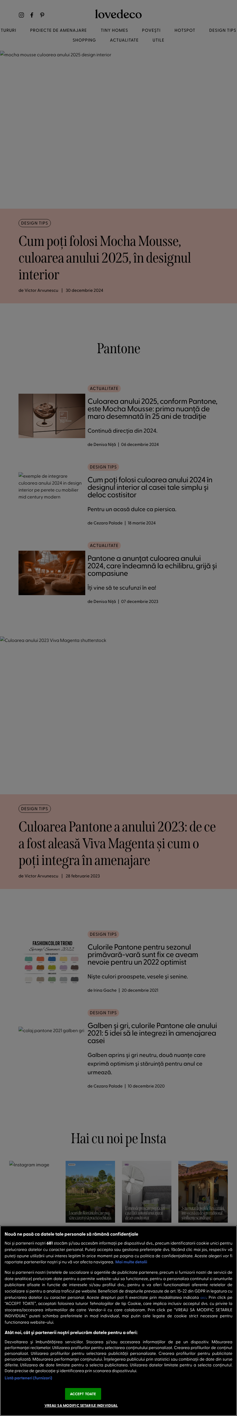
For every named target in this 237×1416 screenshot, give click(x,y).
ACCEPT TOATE (83, 1393)
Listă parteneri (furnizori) (28, 1378)
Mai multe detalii (131, 1262)
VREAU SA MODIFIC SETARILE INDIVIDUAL (81, 1405)
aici (203, 1297)
